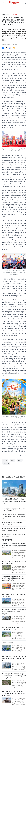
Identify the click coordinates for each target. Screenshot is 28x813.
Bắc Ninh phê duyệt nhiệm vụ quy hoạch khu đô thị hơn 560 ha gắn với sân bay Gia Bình (14, 676)
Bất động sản (5, 14)
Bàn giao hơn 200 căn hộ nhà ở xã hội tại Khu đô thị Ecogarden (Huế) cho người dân (14, 516)
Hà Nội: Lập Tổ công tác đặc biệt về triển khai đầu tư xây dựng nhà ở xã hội (14, 546)
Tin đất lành (14, 14)
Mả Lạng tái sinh (7, 643)
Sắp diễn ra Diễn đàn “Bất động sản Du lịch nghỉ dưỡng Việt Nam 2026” (14, 501)
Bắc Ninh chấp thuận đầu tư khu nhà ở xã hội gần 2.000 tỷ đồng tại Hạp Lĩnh (14, 658)
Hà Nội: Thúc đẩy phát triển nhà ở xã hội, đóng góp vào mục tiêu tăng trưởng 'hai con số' (13, 579)
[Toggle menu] (3, 2)
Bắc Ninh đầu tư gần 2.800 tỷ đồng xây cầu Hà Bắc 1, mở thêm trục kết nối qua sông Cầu (13, 693)
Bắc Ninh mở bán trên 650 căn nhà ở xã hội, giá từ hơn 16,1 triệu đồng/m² (14, 612)
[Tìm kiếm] (25, 3)
